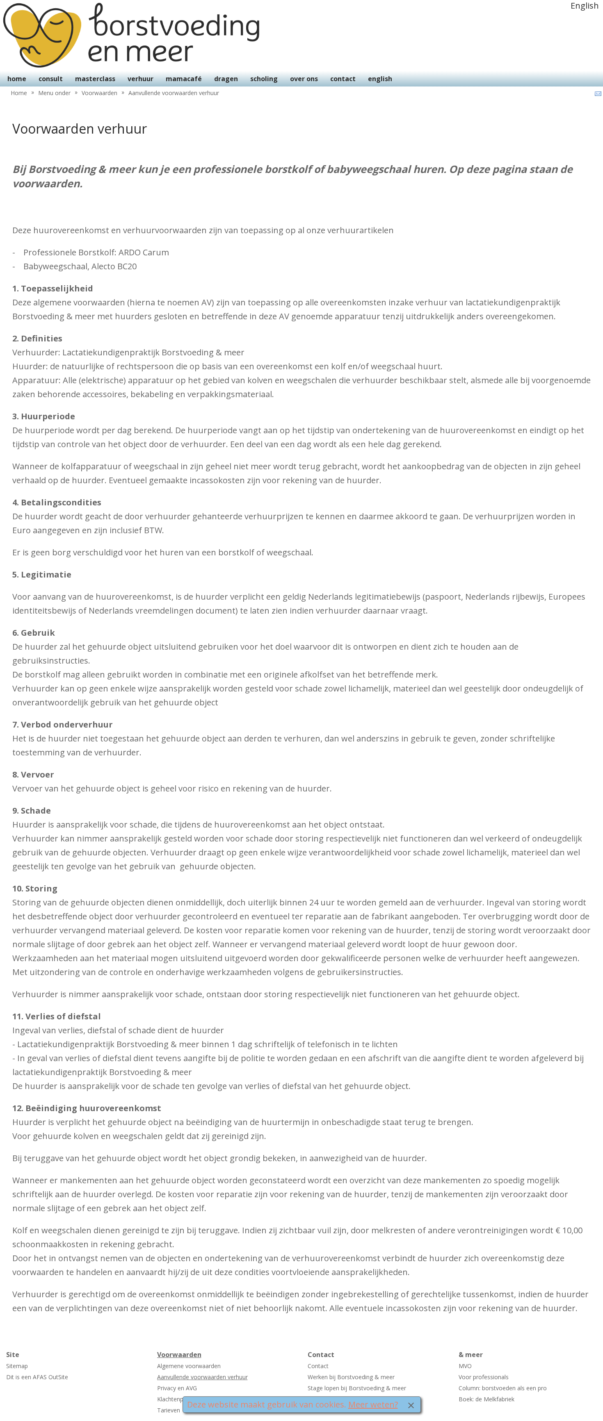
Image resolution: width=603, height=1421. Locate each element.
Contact (321, 1354)
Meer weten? (373, 1404)
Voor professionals (484, 1377)
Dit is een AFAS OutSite (37, 1377)
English (585, 5)
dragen (226, 78)
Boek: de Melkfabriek (486, 1399)
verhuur (140, 78)
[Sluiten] (411, 1404)
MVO (465, 1366)
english (380, 78)
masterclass (95, 78)
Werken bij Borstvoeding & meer (351, 1377)
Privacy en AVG (177, 1388)
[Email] (597, 94)
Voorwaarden (99, 93)
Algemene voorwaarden (189, 1366)
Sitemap (17, 1366)
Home (19, 93)
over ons (304, 78)
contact (343, 78)
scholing (264, 78)
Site (12, 1354)
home (16, 78)
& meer (471, 1354)
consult (51, 78)
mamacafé (184, 78)
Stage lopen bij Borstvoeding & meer (357, 1388)
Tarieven (168, 1410)
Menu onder (54, 93)
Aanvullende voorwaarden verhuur (173, 93)
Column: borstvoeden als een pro (503, 1388)
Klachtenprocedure (182, 1399)
